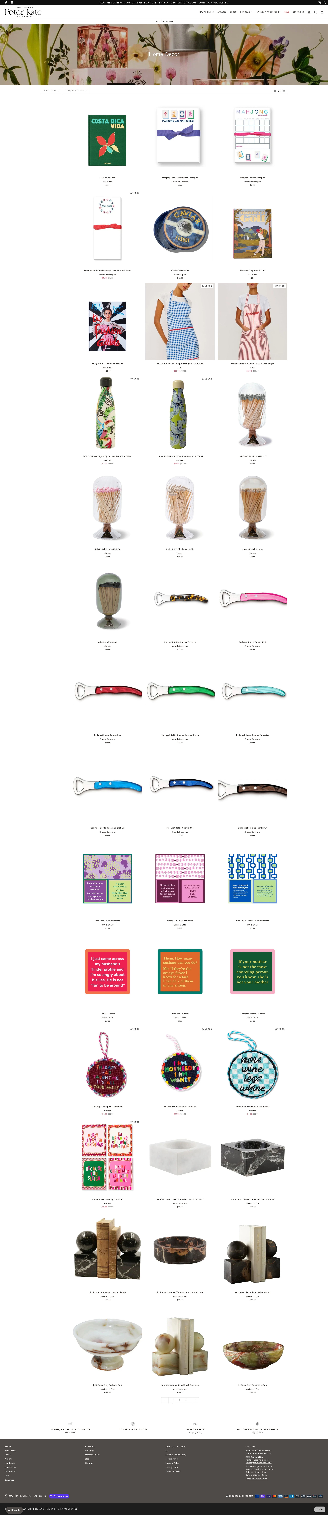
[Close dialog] (210, 726)
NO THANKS (139, 784)
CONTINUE (139, 775)
